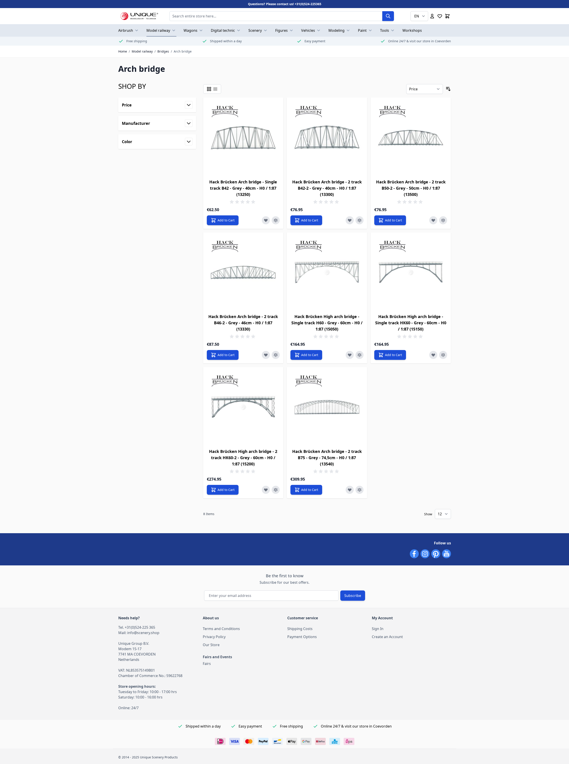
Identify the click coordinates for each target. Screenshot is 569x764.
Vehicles (308, 30)
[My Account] (432, 16)
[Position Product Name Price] (424, 89)
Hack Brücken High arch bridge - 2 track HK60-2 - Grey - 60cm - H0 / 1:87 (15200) (243, 458)
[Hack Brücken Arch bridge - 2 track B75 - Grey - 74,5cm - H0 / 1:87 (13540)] (327, 407)
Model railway (158, 30)
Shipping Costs (300, 628)
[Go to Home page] (139, 16)
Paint (362, 30)
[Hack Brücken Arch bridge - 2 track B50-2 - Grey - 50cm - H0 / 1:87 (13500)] (410, 137)
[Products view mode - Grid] (209, 89)
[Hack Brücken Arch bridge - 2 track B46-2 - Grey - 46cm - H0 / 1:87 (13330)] (243, 272)
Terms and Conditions (221, 628)
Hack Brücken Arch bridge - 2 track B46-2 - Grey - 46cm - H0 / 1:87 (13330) (243, 323)
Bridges (163, 51)
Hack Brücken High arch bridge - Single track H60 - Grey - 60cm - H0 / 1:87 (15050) (326, 323)
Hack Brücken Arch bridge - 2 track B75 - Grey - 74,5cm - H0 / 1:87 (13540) (327, 458)
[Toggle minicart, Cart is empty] (447, 16)
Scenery (255, 30)
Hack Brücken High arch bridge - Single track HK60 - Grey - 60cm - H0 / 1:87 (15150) (410, 323)
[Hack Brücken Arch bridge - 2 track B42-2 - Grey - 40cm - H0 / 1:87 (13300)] (327, 137)
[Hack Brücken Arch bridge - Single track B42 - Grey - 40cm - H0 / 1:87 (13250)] (243, 137)
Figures (281, 30)
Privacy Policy (214, 636)
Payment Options (302, 636)
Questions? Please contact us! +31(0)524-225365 (284, 4)
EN (416, 16)
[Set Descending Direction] (448, 89)
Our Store (211, 644)
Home (122, 51)
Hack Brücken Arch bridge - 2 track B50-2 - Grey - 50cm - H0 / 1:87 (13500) (411, 188)
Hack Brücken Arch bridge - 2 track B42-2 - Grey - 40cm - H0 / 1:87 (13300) (327, 188)
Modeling (336, 30)
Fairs (207, 663)
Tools (384, 30)
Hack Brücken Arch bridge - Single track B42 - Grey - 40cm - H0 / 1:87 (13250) (243, 188)
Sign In (377, 628)
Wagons (190, 30)
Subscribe (352, 595)
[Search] (388, 16)
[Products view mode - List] (215, 89)
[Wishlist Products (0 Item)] (439, 16)
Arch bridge (183, 51)
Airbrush (125, 30)
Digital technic (223, 30)
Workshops (412, 30)
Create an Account (387, 636)
